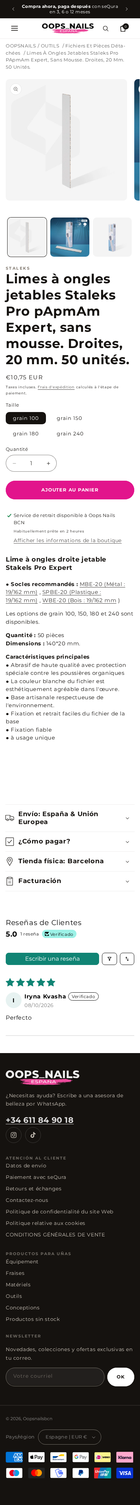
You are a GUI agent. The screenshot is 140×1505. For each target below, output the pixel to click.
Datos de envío (26, 1165)
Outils (14, 1296)
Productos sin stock (33, 1319)
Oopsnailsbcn (37, 1418)
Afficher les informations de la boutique (68, 540)
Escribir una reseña (52, 958)
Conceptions (23, 1307)
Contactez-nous (27, 1200)
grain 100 (26, 418)
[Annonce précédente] (13, 9)
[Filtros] (109, 959)
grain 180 (26, 433)
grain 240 (70, 433)
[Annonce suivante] (127, 9)
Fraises (15, 1273)
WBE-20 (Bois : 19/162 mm (79, 600)
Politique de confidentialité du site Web (59, 1211)
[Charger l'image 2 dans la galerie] (69, 237)
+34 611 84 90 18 (40, 1120)
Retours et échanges (33, 1188)
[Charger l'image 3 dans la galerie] (112, 237)
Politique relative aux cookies (45, 1223)
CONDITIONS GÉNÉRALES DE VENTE (55, 1234)
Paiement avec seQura (36, 1177)
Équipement (22, 1261)
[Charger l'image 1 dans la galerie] (27, 237)
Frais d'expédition (56, 387)
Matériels (18, 1284)
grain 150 (69, 418)
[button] (14, 28)
